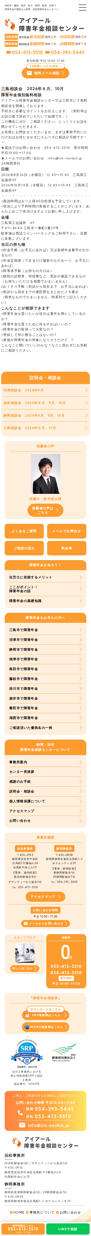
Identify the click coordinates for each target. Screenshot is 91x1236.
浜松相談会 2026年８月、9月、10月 (35, 403)
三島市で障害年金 (23, 630)
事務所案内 (18, 762)
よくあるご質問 (24, 531)
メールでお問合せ (66, 531)
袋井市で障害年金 (23, 698)
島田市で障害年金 (23, 669)
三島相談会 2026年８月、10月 (30, 428)
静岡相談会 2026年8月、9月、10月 (34, 415)
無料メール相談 (47, 73)
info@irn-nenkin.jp (49, 1125)
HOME (19, 1212)
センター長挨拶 (22, 772)
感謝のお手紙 (20, 781)
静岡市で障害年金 (23, 649)
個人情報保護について (27, 801)
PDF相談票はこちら (46, 1015)
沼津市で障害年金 (23, 640)
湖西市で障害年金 (23, 718)
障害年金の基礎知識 (25, 601)
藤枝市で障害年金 (23, 679)
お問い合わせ (20, 820)
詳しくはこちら (23, 968)
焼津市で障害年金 (23, 659)
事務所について (42, 1212)
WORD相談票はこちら (46, 1027)
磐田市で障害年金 (23, 708)
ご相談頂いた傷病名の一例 (30, 728)
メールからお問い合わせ (46, 923)
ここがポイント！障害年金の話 (23, 589)
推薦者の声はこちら (43, 510)
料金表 (66, 548)
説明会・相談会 (22, 791)
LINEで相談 (68, 1229)
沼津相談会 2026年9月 (24, 390)
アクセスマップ (22, 811)
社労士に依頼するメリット (30, 577)
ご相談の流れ (24, 548)
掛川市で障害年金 (23, 688)
